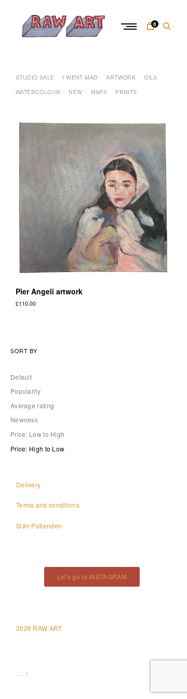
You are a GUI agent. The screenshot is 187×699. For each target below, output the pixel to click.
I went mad (80, 77)
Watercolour (38, 92)
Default (21, 376)
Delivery (28, 484)
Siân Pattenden (39, 525)
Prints (126, 92)
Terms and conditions (47, 504)
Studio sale (35, 77)
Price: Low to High (37, 434)
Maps (99, 92)
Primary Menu (129, 26)
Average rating (32, 405)
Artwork (121, 77)
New (75, 92)
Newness (24, 419)
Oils (150, 77)
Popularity (25, 390)
